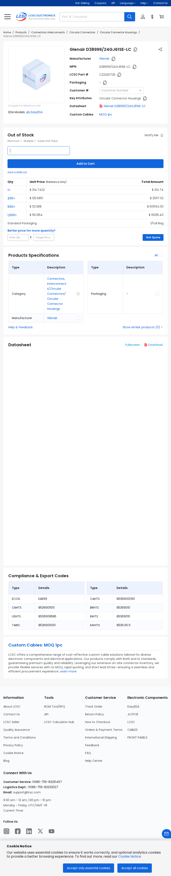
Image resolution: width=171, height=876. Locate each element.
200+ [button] (11, 198)
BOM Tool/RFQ (54, 706)
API (113, 3)
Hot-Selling (82, 3)
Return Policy (94, 714)
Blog (6, 761)
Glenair (104, 58)
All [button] (156, 255)
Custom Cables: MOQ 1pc (35, 645)
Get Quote (153, 237)
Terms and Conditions (19, 737)
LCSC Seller (11, 722)
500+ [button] (11, 207)
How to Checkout (97, 722)
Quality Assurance (16, 730)
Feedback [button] (92, 745)
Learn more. (68, 671)
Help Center (93, 761)
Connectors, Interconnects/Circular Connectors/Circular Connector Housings (56, 294)
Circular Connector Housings (118, 32)
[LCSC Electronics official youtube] (51, 831)
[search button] (129, 16)
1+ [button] (9, 190)
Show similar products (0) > (143, 327)
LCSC (131, 722)
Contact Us (160, 3)
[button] (7, 17)
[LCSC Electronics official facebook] (18, 831)
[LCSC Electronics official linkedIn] (29, 831)
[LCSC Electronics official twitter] (40, 831)
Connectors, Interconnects (48, 32)
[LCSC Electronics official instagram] (6, 831)
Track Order (93, 706)
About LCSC (11, 706)
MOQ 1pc (105, 114)
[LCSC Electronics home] (35, 17)
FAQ (88, 753)
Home (7, 32)
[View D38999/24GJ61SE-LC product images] (36, 74)
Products (21, 32)
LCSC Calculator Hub (59, 722)
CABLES (132, 730)
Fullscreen (132, 345)
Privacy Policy (13, 745)
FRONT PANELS (137, 737)
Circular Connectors (82, 32)
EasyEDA (133, 706)
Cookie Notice (13, 753)
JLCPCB (132, 714)
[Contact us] (166, 833)
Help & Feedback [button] (20, 327)
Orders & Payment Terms (103, 730)
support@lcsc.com (27, 792)
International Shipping (101, 737)
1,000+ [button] (12, 215)
